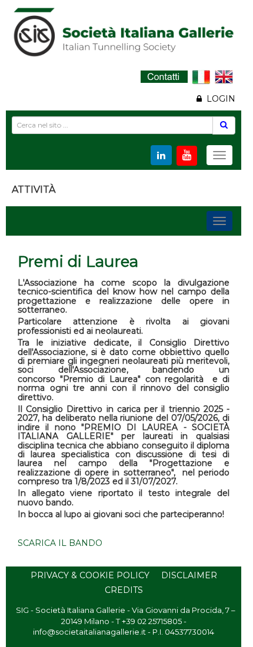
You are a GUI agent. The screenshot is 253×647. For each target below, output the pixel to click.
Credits (124, 590)
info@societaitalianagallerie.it (89, 631)
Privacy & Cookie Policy (90, 575)
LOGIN (218, 98)
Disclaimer (189, 575)
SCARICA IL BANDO (60, 543)
